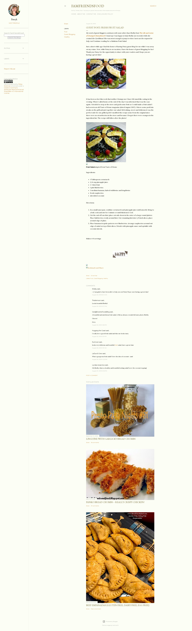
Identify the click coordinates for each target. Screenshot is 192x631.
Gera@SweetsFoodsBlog (101, 312)
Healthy (67, 37)
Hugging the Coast (99, 330)
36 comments (95, 442)
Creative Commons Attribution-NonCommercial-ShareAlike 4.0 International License (14, 90)
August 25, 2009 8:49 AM (99, 295)
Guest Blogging (69, 34)
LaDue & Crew (97, 353)
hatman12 (115, 625)
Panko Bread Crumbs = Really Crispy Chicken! (115, 502)
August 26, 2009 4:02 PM (99, 359)
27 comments (95, 506)
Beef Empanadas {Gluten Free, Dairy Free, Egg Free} (117, 605)
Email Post (94, 275)
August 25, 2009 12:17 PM (99, 306)
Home (73, 14)
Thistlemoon (96, 300)
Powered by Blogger (112, 621)
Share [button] (66, 24)
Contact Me (91, 14)
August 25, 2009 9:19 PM (99, 336)
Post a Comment (92, 375)
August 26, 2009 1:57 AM (99, 348)
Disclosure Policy (105, 14)
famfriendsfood (87, 6)
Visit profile (14, 23)
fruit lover (95, 342)
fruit (116, 345)
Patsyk (14, 19)
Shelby (94, 289)
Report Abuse (9, 69)
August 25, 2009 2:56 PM (99, 325)
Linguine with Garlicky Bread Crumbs (111, 438)
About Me (81, 14)
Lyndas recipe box (98, 365)
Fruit (65, 32)
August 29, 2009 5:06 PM (99, 371)
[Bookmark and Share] (95, 268)
